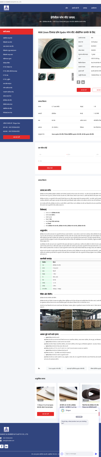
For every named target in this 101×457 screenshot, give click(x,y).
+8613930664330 (14, 127)
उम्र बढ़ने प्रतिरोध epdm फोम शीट (75, 368)
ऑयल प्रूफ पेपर (7, 96)
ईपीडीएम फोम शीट (47, 21)
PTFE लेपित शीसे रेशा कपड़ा (10, 71)
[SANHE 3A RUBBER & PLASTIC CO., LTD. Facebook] (78, 82)
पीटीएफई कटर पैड (7, 112)
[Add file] (62, 454)
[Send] (96, 454)
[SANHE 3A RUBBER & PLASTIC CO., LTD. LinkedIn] (83, 82)
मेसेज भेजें (49, 168)
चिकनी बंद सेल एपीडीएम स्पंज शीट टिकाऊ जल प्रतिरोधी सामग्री (90, 406)
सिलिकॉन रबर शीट (7, 42)
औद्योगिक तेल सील (7, 108)
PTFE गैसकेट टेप (7, 67)
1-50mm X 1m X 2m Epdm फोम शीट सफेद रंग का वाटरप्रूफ (45, 406)
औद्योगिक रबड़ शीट (7, 38)
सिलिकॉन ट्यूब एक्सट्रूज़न (9, 50)
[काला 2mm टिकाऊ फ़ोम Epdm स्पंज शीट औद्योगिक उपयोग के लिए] (45, 393)
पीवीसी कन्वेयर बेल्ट (7, 104)
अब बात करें (16, 137)
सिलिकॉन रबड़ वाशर (8, 54)
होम (40, 21)
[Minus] (96, 410)
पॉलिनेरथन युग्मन (7, 58)
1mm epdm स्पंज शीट (55, 368)
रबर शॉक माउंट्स (7, 83)
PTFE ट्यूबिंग (6, 79)
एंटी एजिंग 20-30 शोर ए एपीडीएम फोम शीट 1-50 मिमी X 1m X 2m (68, 406)
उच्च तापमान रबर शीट (8, 46)
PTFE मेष (5, 75)
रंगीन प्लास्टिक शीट (7, 87)
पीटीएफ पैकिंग (6, 63)
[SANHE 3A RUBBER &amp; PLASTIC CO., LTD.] (6, 8)
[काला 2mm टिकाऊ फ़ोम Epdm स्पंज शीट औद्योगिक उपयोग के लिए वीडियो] (56, 53)
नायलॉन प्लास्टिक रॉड (8, 92)
